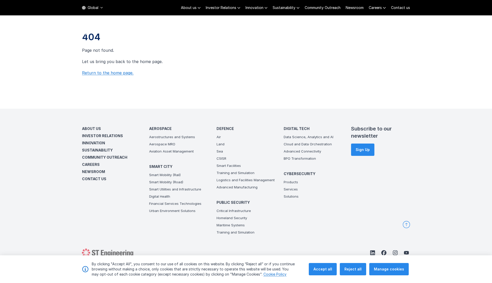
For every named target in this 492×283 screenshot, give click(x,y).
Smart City (249, 30)
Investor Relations (221, 7)
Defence (277, 30)
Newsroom (355, 7)
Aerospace (219, 30)
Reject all (353, 269)
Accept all (322, 269)
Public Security (309, 30)
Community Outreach (323, 7)
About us (189, 7)
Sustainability (284, 7)
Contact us (400, 7)
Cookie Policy (274, 274)
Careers (375, 7)
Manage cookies (389, 269)
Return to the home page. (108, 72)
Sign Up (363, 149)
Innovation (254, 7)
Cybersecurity (383, 30)
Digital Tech (346, 30)
